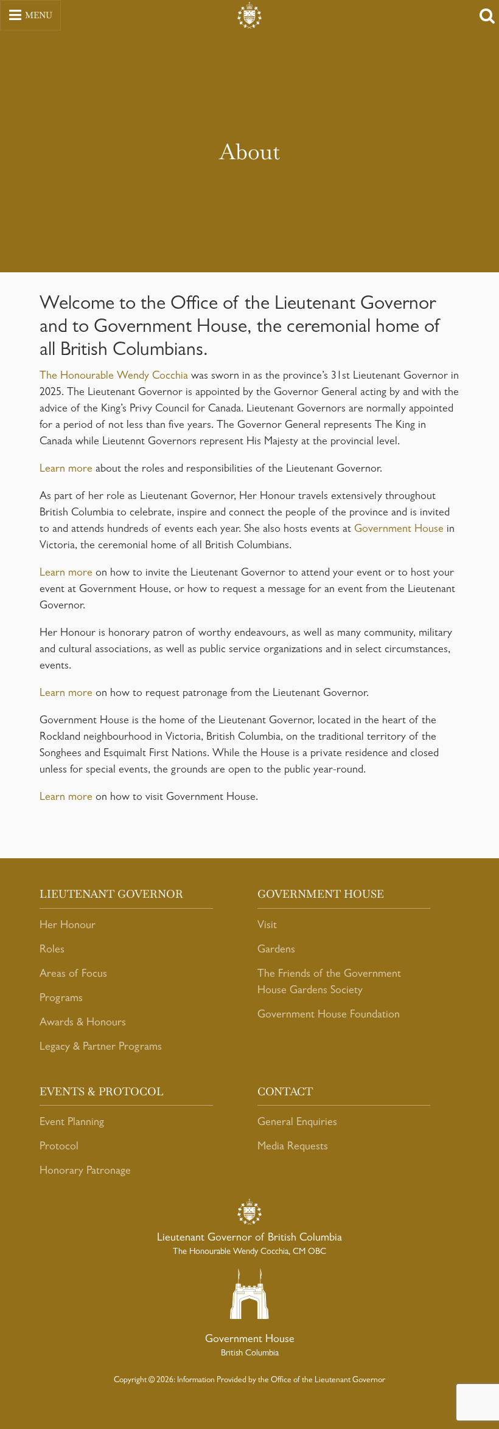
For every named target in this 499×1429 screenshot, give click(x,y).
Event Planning (72, 1123)
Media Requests (292, 1147)
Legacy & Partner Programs (101, 1047)
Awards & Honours (83, 1023)
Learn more (66, 469)
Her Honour (68, 926)
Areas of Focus (73, 974)
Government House (399, 530)
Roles (52, 950)
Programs (61, 999)
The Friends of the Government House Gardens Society (329, 983)
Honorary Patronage (85, 1171)
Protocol (59, 1147)
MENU (38, 15)
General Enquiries (297, 1123)
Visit (267, 926)
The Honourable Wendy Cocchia (114, 376)
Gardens (276, 950)
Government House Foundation (328, 1015)
